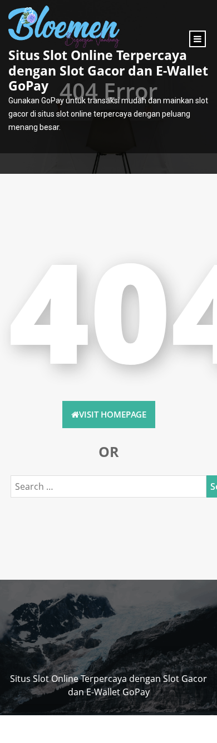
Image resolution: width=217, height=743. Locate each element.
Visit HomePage (112, 414)
